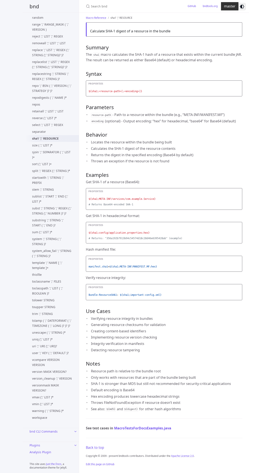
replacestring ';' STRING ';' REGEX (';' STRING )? (50, 76)
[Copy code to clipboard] (238, 84)
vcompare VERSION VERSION (46, 362)
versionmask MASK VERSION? (45, 387)
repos (36, 104)
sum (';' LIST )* (42, 232)
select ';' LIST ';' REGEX (47, 125)
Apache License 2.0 (182, 456)
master (229, 6)
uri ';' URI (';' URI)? (44, 346)
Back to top (95, 447)
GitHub (192, 6)
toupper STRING (43, 307)
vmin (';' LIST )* (42, 404)
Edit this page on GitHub (100, 464)
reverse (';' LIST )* (44, 118)
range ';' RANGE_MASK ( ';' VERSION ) (50, 26)
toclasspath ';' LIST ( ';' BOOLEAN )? (47, 290)
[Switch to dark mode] (242, 6)
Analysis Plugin (40, 452)
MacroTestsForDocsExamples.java (142, 428)
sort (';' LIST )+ (42, 164)
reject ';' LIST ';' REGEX (47, 36)
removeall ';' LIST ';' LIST (49, 43)
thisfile (37, 275)
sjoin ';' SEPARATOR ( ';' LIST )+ (51, 154)
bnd (34, 6)
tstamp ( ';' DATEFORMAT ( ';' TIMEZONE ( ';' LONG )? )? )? (51, 323)
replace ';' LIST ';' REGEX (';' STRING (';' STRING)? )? (50, 52)
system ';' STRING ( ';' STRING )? (46, 241)
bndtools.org (210, 6)
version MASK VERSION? (49, 372)
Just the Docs (53, 464)
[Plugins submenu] (75, 445)
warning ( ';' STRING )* (48, 411)
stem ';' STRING (43, 189)
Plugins (35, 445)
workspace (39, 418)
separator (39, 132)
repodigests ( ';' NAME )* (49, 98)
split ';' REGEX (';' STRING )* (51, 171)
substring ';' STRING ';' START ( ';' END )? (48, 222)
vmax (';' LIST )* (43, 397)
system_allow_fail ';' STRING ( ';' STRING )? (51, 253)
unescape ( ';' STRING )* (49, 332)
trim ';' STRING (42, 314)
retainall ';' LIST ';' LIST (48, 111)
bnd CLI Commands (44, 431)
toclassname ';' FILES (46, 281)
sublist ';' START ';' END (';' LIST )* (50, 198)
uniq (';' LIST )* (42, 339)
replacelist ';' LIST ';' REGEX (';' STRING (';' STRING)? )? (51, 64)
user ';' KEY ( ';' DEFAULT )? (50, 353)
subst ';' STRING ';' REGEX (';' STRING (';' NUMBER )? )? (51, 210)
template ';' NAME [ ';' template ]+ (47, 265)
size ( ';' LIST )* (42, 145)
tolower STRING (43, 300)
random (37, 18)
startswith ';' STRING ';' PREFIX (48, 180)
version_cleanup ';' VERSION (52, 378)
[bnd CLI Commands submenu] (75, 431)
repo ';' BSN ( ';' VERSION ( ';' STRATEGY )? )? (51, 88)
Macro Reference (96, 18)
